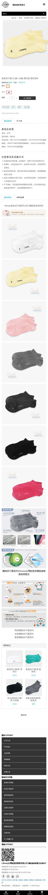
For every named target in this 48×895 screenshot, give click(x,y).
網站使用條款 (6, 885)
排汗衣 (4, 880)
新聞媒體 (7, 759)
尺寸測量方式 (8, 839)
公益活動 (7, 753)
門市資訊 (7, 747)
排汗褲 (15, 880)
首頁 (14, 18)
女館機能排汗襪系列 (24, 634)
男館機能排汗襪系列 (24, 630)
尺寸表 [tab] (19, 121)
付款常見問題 (8, 814)
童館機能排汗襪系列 (24, 637)
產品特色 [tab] (8, 197)
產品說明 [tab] (8, 121)
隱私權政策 (16, 885)
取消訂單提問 (8, 789)
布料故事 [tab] (20, 197)
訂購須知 (7, 833)
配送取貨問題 (8, 820)
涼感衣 (20, 880)
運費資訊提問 (8, 826)
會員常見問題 (8, 782)
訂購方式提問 (8, 808)
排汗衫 (9, 880)
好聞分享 (7, 772)
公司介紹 (7, 740)
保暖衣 (26, 880)
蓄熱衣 (32, 880)
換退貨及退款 (8, 801)
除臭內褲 (38, 880)
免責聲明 (25, 885)
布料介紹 (7, 766)
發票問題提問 (8, 795)
